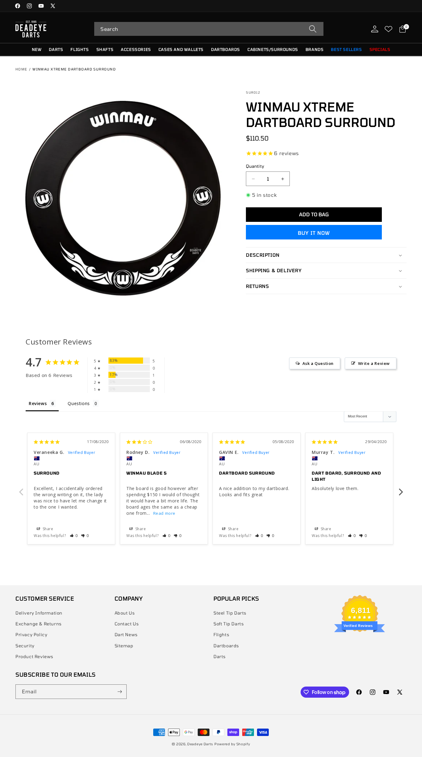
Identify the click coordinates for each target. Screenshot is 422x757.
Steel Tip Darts (230, 612)
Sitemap (124, 645)
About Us (125, 612)
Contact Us (127, 623)
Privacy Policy (31, 634)
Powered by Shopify (232, 744)
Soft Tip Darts (228, 623)
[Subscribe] (119, 691)
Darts (219, 656)
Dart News (126, 634)
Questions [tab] (79, 403)
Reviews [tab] (38, 403)
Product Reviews (34, 656)
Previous (21, 488)
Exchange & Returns (38, 623)
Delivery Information (38, 612)
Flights (221, 634)
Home (21, 69)
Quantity (255, 166)
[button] (208, 29)
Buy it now (314, 233)
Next (401, 488)
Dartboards (226, 645)
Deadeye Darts (200, 744)
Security (25, 645)
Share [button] (47, 528)
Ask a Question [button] (318, 363)
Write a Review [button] (374, 363)
